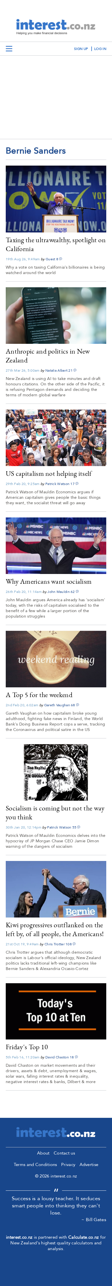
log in (100, 48)
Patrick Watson (57, 484)
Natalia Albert (56, 370)
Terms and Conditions (35, 1164)
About (43, 1153)
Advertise (89, 1164)
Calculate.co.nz (83, 1237)
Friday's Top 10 (27, 1046)
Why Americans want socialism (49, 581)
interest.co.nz (19, 1237)
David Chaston (57, 1057)
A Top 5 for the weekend (39, 694)
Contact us (64, 1153)
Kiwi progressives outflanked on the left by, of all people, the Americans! (55, 929)
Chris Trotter (55, 944)
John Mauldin (58, 591)
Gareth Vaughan (57, 705)
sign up (81, 48)
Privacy (68, 1164)
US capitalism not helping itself (49, 473)
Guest (50, 259)
